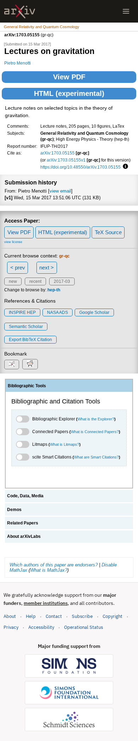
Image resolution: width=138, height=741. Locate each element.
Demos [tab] (14, 510)
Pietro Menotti (17, 63)
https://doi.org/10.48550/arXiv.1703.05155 (80, 167)
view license (13, 242)
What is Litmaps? (64, 444)
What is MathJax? (48, 570)
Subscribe (82, 616)
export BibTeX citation (30, 339)
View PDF (69, 77)
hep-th (53, 289)
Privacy (11, 627)
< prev (17, 268)
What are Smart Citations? (96, 457)
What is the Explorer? (95, 419)
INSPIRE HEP (22, 312)
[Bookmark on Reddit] (30, 364)
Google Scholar (94, 312)
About (10, 616)
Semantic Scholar (26, 326)
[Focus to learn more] (124, 167)
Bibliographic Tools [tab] (27, 386)
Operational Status (83, 627)
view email (60, 191)
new (13, 281)
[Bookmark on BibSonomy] (11, 364)
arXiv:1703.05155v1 (66, 160)
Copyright (112, 616)
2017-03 (62, 281)
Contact (54, 616)
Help (31, 616)
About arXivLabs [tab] (24, 536)
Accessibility (41, 627)
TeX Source (108, 232)
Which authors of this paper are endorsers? (54, 564)
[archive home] (19, 11)
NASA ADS (57, 312)
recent (35, 281)
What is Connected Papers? (95, 432)
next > (46, 268)
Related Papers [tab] (22, 523)
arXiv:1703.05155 (57, 153)
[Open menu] (126, 11)
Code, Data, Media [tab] (25, 496)
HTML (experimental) (69, 93)
